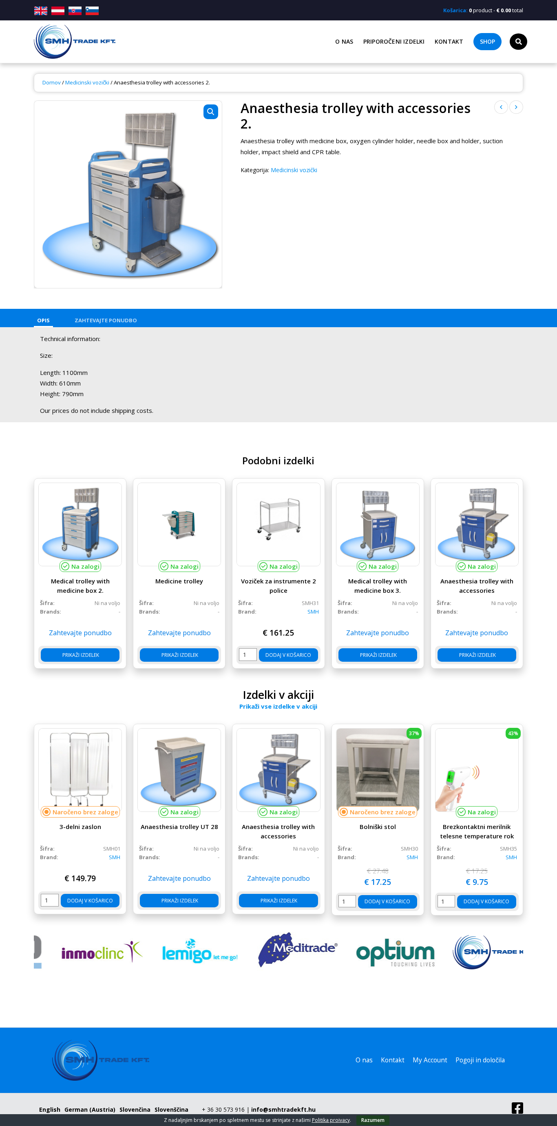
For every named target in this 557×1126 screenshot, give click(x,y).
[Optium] (376, 952)
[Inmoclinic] (83, 952)
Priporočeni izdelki (394, 41)
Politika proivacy (331, 1120)
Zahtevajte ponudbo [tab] (106, 320)
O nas (344, 41)
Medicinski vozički (87, 82)
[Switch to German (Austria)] (57, 11)
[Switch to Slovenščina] (92, 11)
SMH (313, 611)
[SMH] (474, 952)
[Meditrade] (278, 952)
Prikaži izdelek (80, 655)
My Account (430, 1060)
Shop (487, 41)
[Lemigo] (180, 952)
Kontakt (449, 41)
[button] (210, 111)
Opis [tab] (43, 320)
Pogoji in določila (480, 1060)
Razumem (373, 1120)
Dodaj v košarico (288, 655)
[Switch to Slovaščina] (75, 11)
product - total (483, 10)
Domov (51, 82)
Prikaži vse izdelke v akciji (278, 706)
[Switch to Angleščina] (41, 11)
